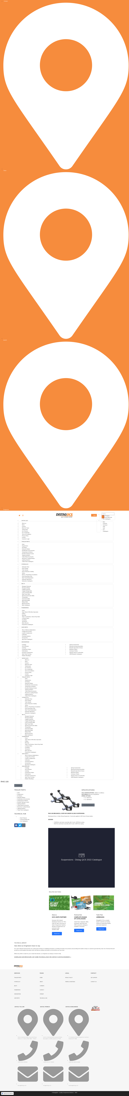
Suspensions (25, 545)
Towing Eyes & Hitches (27, 552)
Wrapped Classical (26, 586)
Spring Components (74, 644)
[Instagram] (22, 515)
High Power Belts (26, 594)
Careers (24, 526)
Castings (24, 647)
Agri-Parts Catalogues (27, 639)
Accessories (25, 637)
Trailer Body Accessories (28, 556)
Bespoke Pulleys (73, 649)
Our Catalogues (106, 519)
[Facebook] (16, 825)
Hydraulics (25, 564)
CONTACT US (94, 981)
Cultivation (24, 634)
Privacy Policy (25, 535)
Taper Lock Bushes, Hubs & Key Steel (31, 616)
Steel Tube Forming (26, 654)
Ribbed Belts (25, 602)
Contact (24, 537)
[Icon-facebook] (16, 515)
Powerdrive (25, 607)
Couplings (24, 619)
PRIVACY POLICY (69, 977)
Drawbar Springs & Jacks (28, 553)
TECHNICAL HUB (43, 998)
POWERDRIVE (17, 989)
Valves (23, 573)
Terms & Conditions (26, 534)
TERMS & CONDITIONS (70, 981)
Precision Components (27, 652)
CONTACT (42, 989)
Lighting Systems (26, 560)
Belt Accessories (26, 603)
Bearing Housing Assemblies (76, 646)
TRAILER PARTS (17, 977)
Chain (23, 610)
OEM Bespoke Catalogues (76, 654)
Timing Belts (25, 597)
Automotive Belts (26, 598)
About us (24, 523)
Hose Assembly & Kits (27, 576)
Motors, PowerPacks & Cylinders (29, 574)
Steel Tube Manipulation (27, 577)
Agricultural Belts (26, 600)
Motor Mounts (25, 623)
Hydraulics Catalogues (27, 581)
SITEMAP (42, 994)
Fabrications (25, 650)
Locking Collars (25, 618)
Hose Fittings (25, 568)
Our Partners (25, 531)
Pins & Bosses (25, 646)
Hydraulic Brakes (26, 549)
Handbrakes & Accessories (28, 550)
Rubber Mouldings (26, 655)
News (23, 524)
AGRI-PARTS (17, 998)
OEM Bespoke (25, 642)
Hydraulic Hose (25, 566)
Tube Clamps (25, 570)
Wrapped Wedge (26, 587)
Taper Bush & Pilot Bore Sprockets (30, 612)
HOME (41, 977)
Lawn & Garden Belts (27, 592)
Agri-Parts (25, 627)
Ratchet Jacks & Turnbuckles (76, 652)
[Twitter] (19, 515)
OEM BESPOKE (17, 994)
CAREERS (42, 985)
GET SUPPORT (94, 977)
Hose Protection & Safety (28, 571)
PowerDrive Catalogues (27, 624)
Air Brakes (24, 547)
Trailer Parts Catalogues (27, 561)
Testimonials (25, 529)
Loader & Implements (27, 633)
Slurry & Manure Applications (29, 629)
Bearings (24, 615)
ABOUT (41, 981)
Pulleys (23, 613)
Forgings (24, 644)
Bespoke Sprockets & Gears (76, 647)
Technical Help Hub (107, 517)
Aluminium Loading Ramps (28, 558)
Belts (23, 583)
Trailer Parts (26, 541)
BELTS (15, 985)
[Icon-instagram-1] (23, 825)
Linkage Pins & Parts (27, 631)
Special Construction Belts (28, 595)
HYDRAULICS (17, 981)
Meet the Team (25, 528)
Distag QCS (25, 520)
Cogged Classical (26, 589)
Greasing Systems (26, 636)
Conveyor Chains (74, 650)
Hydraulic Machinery (27, 579)
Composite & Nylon (26, 649)
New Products (106, 515)
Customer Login (25, 539)
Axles (23, 544)
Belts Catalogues (26, 605)
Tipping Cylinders (26, 555)
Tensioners (24, 621)
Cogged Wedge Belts (27, 591)
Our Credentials (25, 532)
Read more (57, 933)
